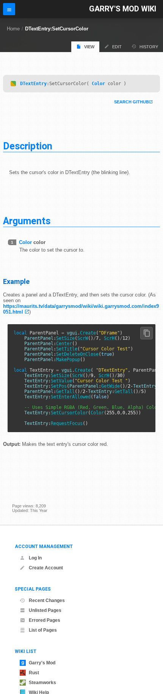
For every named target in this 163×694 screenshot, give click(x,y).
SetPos (59, 386)
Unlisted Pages (45, 610)
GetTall (65, 391)
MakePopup (68, 359)
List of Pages (43, 630)
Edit (117, 46)
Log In (35, 558)
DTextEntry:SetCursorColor (56, 29)
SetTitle (66, 349)
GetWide (110, 386)
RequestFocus (67, 423)
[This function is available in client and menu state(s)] (13, 83)
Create (88, 333)
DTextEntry (33, 83)
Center (64, 343)
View (89, 46)
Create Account (46, 567)
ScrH (109, 338)
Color (98, 83)
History (148, 46)
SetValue (61, 380)
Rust (34, 672)
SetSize (65, 338)
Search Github (131, 102)
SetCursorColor (69, 412)
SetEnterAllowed (71, 396)
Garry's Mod (42, 662)
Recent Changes (47, 600)
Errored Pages (44, 620)
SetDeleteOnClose (77, 354)
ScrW (82, 338)
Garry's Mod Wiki (122, 8)
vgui (72, 333)
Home (13, 29)
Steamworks (42, 682)
